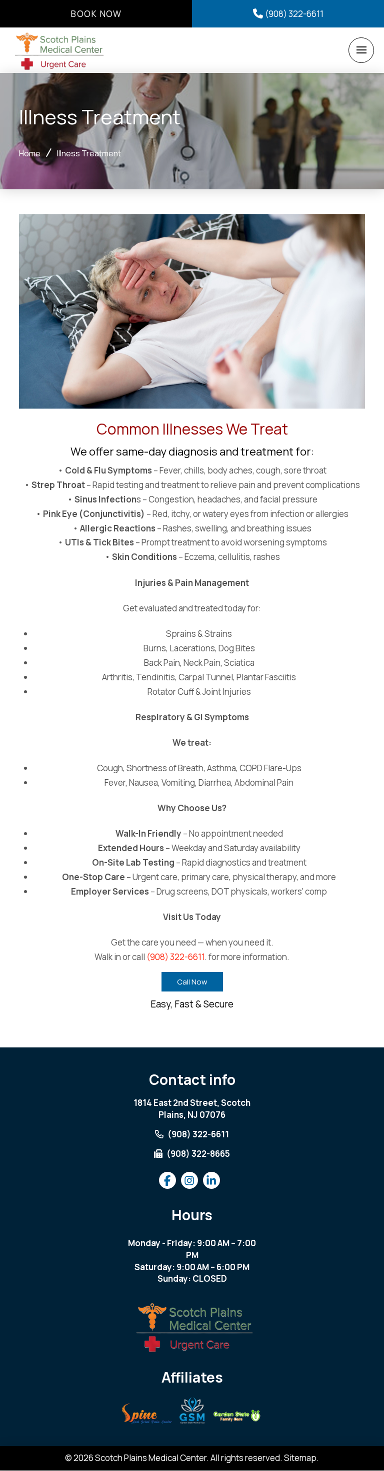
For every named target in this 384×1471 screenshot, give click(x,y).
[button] (361, 50)
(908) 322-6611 (175, 957)
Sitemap (300, 1458)
